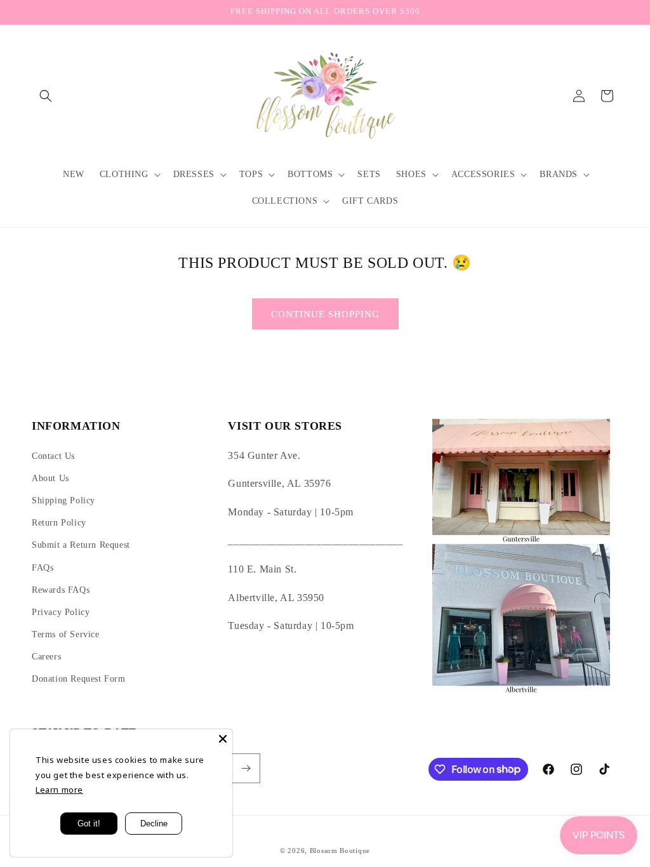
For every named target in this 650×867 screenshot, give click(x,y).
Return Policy (59, 522)
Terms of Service (66, 634)
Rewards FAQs (61, 590)
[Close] (222, 738)
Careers (46, 656)
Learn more (59, 789)
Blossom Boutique (340, 850)
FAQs (42, 567)
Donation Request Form (79, 679)
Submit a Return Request (81, 545)
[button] (46, 96)
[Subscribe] (246, 768)
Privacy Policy (61, 612)
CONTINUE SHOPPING (325, 314)
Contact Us (53, 456)
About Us (50, 478)
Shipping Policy (63, 500)
